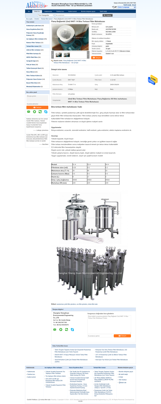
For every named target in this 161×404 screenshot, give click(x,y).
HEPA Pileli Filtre (32, 57)
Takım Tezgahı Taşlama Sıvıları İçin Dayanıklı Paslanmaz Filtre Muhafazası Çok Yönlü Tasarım (104, 373)
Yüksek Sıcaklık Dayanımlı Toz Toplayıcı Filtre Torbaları (55, 372)
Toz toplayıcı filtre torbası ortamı (56, 376)
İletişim (38, 107)
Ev (29, 11)
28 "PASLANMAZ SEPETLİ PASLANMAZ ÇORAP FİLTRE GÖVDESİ (103, 379)
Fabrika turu (60, 11)
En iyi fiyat (75, 63)
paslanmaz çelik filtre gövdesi (66, 304)
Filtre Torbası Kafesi (33, 75)
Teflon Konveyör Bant (33, 68)
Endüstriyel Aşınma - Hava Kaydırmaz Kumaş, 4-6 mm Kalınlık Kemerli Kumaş (78, 386)
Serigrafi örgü (31, 61)
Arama (108, 15)
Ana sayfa (29, 19)
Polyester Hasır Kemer (34, 79)
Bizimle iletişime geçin (88, 11)
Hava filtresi (30, 72)
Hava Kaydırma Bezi (33, 29)
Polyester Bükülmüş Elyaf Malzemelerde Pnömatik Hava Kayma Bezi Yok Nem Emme (79, 392)
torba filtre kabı (93, 304)
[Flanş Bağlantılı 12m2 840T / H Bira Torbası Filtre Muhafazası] (70, 37)
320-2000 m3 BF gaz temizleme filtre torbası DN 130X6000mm (54, 380)
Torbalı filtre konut (46, 19)
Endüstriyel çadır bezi (33, 25)
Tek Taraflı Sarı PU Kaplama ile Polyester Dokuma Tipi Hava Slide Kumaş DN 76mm (80, 373)
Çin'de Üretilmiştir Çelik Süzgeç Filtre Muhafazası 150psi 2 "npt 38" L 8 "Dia (102, 386)
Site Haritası (123, 380)
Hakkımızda (48, 11)
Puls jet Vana (30, 64)
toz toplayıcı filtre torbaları (35, 39)
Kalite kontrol (72, 11)
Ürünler (36, 19)
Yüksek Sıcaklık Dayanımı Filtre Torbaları (56, 386)
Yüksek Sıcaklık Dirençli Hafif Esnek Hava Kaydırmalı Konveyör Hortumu (79, 379)
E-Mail (121, 377)
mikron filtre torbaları (33, 50)
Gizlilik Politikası (32, 399)
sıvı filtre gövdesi (82, 304)
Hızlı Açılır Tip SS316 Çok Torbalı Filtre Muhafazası (111, 360)
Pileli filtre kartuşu (32, 53)
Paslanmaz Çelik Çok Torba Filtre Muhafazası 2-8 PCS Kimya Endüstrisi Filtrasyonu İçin (103, 393)
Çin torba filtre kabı (44, 399)
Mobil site (123, 382)
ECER (80, 401)
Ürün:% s (37, 11)
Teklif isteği (127, 5)
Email (134, 5)
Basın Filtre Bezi (31, 83)
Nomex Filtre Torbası (33, 42)
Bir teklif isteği (123, 374)
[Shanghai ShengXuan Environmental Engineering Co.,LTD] (38, 4)
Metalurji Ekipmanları (33, 86)
